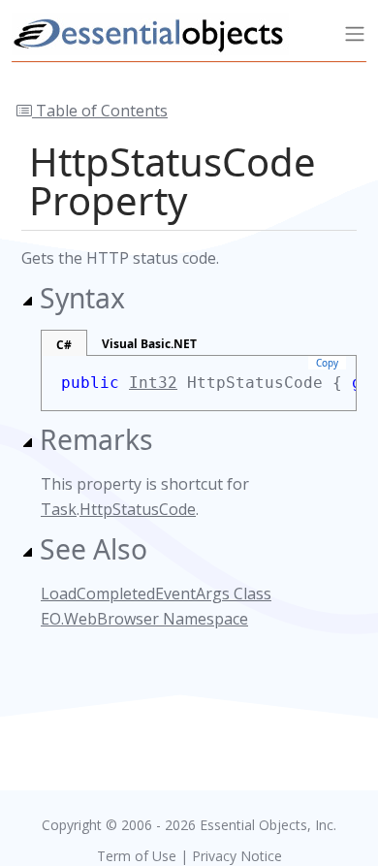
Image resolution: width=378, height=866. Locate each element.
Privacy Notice (237, 856)
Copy (327, 362)
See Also (93, 548)
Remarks (96, 439)
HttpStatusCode (137, 509)
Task (59, 509)
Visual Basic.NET (149, 344)
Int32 (153, 382)
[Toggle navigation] (354, 34)
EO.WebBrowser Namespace (144, 618)
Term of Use (136, 856)
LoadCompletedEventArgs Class (156, 593)
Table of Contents (100, 110)
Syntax (82, 297)
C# (64, 345)
